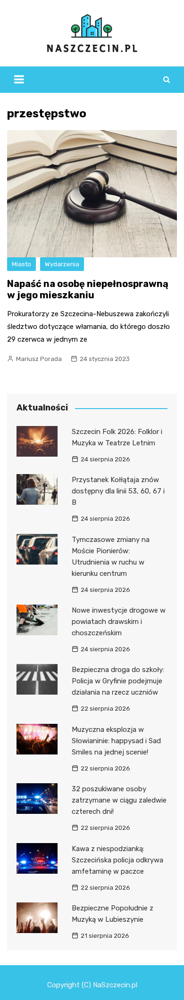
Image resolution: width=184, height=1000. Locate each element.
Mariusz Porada (39, 358)
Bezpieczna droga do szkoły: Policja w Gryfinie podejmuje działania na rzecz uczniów (118, 681)
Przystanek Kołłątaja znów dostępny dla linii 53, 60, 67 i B (118, 491)
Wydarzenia (62, 264)
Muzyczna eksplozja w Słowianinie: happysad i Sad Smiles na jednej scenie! (116, 740)
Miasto (21, 264)
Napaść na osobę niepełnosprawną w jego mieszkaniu (87, 289)
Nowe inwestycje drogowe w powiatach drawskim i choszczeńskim (119, 621)
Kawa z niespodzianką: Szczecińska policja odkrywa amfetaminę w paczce (117, 860)
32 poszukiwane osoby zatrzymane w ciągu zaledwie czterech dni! (119, 800)
